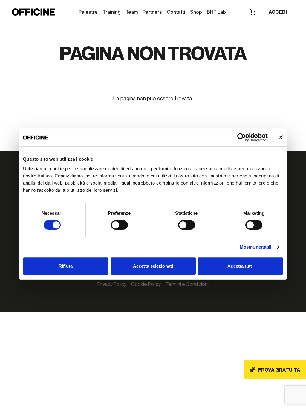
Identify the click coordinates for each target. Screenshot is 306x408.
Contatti (176, 12)
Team (132, 12)
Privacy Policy (111, 284)
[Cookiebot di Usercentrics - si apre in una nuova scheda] (241, 137)
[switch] (119, 225)
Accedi (278, 12)
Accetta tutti (240, 266)
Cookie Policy (146, 284)
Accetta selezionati (153, 266)
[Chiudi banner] (281, 137)
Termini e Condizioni (187, 284)
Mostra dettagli (256, 246)
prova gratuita (279, 370)
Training (111, 12)
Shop (196, 12)
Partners (152, 12)
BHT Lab (216, 12)
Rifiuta (66, 266)
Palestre (88, 12)
